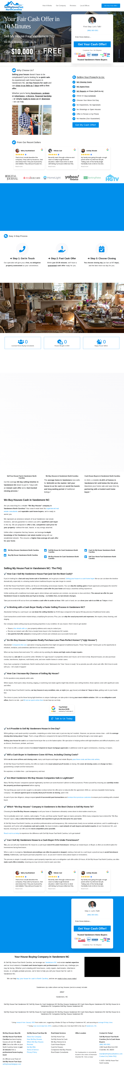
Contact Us (103, 1056)
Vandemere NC (51, 962)
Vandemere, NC (91, 1026)
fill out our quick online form (33, 700)
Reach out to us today (11, 833)
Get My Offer (31, 1047)
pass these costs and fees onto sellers (86, 759)
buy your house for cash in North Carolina (32, 978)
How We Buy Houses (34, 1039)
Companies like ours (19, 645)
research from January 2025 (25, 1022)
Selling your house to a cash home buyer (80, 578)
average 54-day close (105, 1022)
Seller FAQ (112, 1056)
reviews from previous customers (79, 797)
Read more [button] (19, 166)
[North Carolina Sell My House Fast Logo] (15, 2)
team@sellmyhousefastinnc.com (110, 1054)
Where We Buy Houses (35, 1042)
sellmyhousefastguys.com (12, 1064)
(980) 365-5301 (104, 1044)
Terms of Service (33, 1050)
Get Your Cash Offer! (92, 44)
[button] (22, 550)
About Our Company (34, 1037)
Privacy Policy (32, 1052)
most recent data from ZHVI (42, 1026)
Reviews (30, 1044)
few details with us (20, 628)
